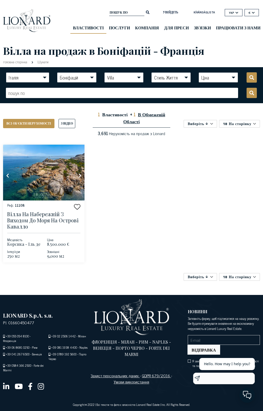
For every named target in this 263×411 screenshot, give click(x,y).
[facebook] (30, 386)
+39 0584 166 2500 (18, 365)
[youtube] (19, 386)
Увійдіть (170, 12)
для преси (176, 27)
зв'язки (202, 27)
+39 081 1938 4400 (64, 347)
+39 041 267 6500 (17, 354)
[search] (147, 12)
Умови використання (131, 381)
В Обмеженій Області (144, 117)
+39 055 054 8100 (17, 336)
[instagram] (41, 386)
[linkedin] (6, 386)
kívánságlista (204, 12)
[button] (77, 207)
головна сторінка (15, 62)
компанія (147, 27)
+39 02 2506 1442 (64, 336)
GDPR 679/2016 (156, 375)
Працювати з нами (238, 27)
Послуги (119, 27)
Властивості (88, 27)
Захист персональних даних (115, 375)
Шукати (42, 62)
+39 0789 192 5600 (64, 354)
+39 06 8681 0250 (17, 347)
